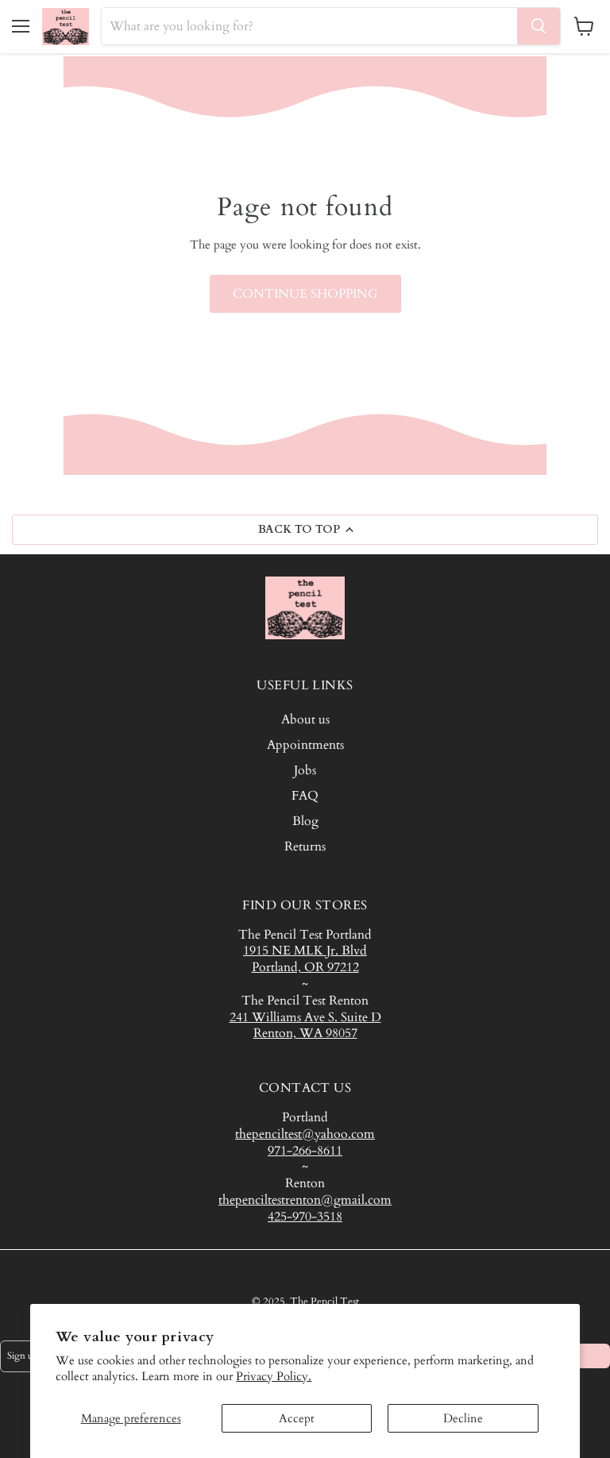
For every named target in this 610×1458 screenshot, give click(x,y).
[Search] (538, 26)
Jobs (305, 770)
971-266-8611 (305, 1150)
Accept (297, 1418)
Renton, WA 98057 (305, 1033)
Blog (305, 821)
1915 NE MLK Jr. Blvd (305, 950)
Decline (463, 1418)
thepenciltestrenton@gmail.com (305, 1200)
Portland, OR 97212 (305, 967)
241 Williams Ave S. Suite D (305, 1017)
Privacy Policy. (273, 1376)
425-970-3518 (305, 1216)
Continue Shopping (305, 294)
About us (305, 719)
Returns (305, 846)
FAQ (305, 795)
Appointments (305, 745)
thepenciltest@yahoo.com (305, 1134)
